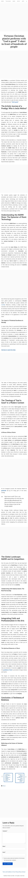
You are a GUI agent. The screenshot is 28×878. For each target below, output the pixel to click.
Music (18, 1)
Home (2, 1)
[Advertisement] (14, 17)
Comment (5, 831)
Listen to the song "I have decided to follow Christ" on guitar (7, 777)
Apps (23, 1)
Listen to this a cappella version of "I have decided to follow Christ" (20, 778)
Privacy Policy (18, 871)
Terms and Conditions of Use (9, 871)
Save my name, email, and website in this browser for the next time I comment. (14, 859)
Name (4, 846)
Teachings (8, 1)
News (14, 1)
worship (3, 304)
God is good (15, 102)
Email (4, 852)
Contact (23, 871)
